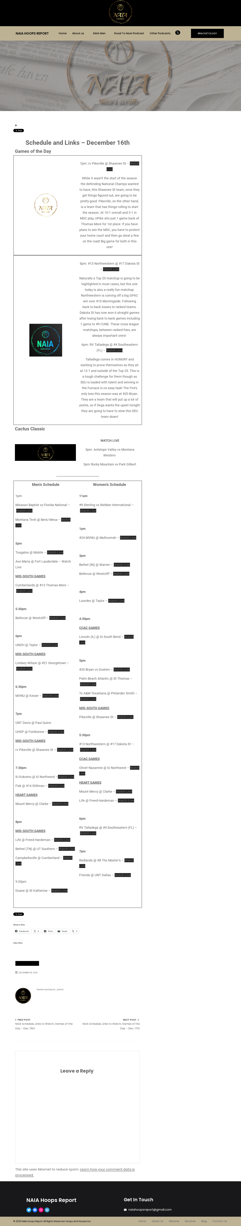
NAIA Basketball (27, 963)
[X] (177, 32)
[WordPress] (47, 1209)
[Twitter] (28, 1209)
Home (63, 33)
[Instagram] (41, 1209)
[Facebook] (34, 1209)
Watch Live (111, 269)
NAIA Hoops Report (32, 33)
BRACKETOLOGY (207, 33)
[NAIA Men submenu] (108, 33)
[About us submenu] (86, 33)
